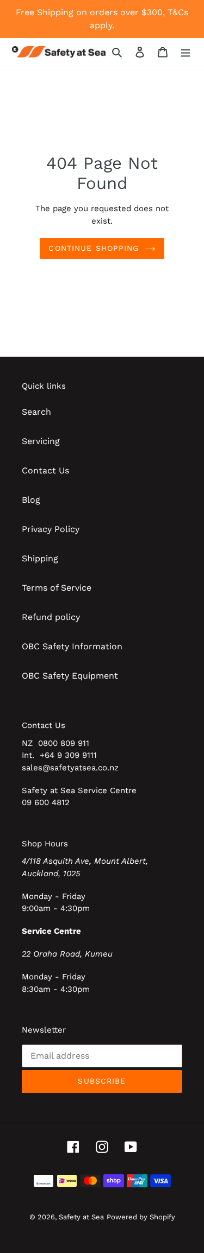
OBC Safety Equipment (70, 675)
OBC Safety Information (72, 646)
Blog (31, 500)
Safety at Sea (81, 1217)
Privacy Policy (50, 529)
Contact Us (45, 470)
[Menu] (185, 52)
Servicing (41, 441)
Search (36, 412)
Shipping (40, 558)
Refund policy (51, 617)
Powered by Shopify (141, 1217)
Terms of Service (56, 588)
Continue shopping (93, 248)
